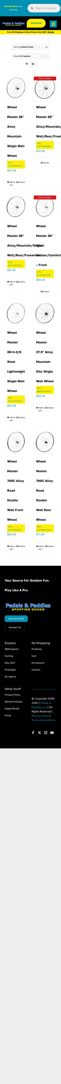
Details (21, 182)
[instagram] (45, 732)
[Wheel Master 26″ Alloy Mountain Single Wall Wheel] (16, 88)
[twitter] (39, 732)
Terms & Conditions (43, 720)
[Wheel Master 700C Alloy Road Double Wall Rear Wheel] (45, 442)
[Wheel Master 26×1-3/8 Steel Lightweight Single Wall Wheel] (16, 313)
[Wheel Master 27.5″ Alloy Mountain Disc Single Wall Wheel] (45, 313)
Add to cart (12, 183)
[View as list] (33, 64)
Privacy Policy (40, 715)
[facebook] (33, 732)
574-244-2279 (10, 6)
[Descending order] (47, 47)
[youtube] (51, 732)
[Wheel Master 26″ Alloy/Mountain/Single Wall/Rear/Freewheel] (16, 207)
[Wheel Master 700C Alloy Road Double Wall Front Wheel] (16, 442)
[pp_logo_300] (13, 23)
